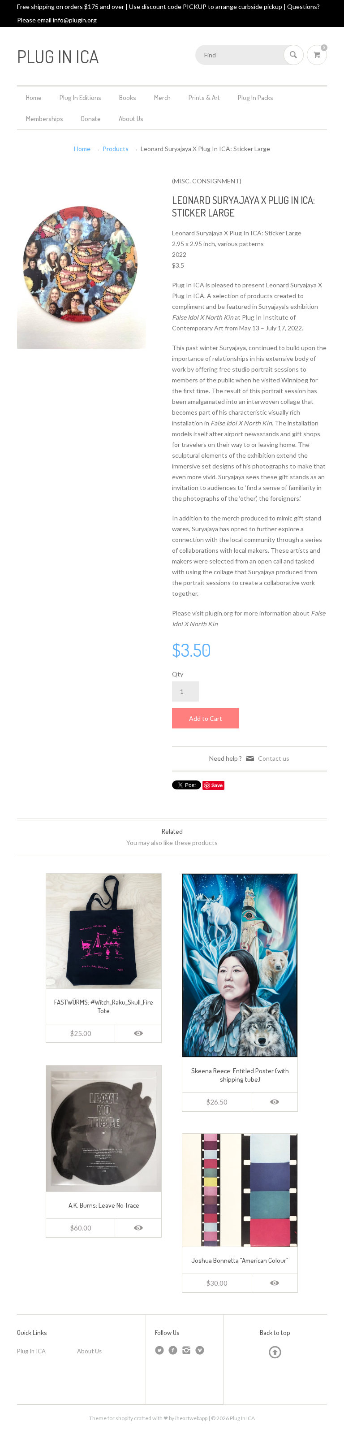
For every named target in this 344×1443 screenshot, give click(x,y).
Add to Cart (205, 718)
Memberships (44, 118)
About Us (131, 118)
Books (127, 97)
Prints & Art (204, 97)
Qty (177, 674)
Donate (91, 118)
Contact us (273, 758)
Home (34, 97)
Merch (162, 97)
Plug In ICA (31, 1351)
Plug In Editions (80, 97)
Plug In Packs (255, 97)
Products (116, 148)
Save (217, 785)
